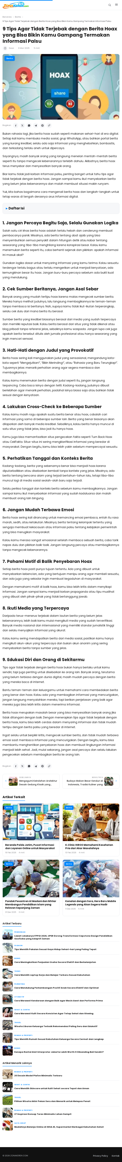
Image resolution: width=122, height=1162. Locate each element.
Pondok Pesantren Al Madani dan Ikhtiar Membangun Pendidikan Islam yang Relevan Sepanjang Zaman (30, 904)
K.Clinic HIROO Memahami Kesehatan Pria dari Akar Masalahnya (89, 846)
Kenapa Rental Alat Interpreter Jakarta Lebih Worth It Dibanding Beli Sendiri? (59, 1051)
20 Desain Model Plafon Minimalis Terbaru (38, 1075)
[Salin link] (49, 125)
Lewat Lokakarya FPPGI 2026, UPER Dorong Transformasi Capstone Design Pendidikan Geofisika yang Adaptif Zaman (63, 937)
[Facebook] (15, 125)
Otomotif (19, 997)
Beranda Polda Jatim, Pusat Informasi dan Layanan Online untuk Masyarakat (30, 846)
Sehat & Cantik (22, 1009)
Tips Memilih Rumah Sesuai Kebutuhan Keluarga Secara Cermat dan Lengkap (59, 1039)
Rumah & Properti (23, 1035)
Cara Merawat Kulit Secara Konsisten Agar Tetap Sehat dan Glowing (53, 1013)
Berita (18, 16)
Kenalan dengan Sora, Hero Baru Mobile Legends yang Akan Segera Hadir (90, 903)
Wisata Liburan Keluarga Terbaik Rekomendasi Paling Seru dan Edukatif (55, 1026)
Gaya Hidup (20, 1123)
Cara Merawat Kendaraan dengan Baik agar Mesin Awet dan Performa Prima (58, 1000)
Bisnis (17, 958)
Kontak (115, 1155)
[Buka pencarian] (109, 5)
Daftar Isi (16, 208)
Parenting (19, 984)
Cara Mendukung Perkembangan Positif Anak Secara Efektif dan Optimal (56, 987)
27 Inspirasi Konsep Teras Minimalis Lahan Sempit (42, 1114)
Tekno (17, 971)
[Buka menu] (116, 5)
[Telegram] (35, 125)
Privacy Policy (100, 1155)
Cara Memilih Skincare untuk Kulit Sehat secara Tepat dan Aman (51, 1088)
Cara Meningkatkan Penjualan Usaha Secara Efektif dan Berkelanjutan (55, 962)
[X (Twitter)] (22, 125)
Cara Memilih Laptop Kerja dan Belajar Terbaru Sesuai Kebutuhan (52, 974)
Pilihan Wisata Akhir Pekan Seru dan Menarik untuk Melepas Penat (52, 1101)
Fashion (18, 945)
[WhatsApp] (29, 125)
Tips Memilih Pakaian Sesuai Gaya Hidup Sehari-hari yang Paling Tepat (55, 949)
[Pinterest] (42, 125)
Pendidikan (19, 932)
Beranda (7, 16)
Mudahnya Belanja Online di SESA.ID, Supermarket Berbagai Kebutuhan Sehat (59, 1126)
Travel (17, 1022)
